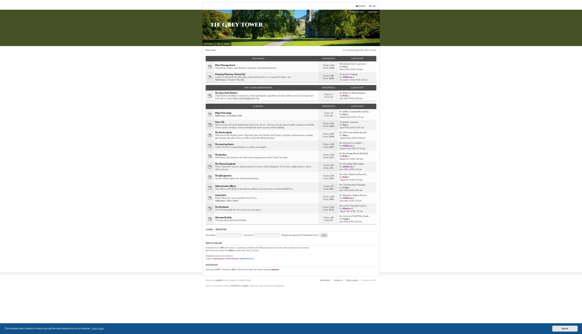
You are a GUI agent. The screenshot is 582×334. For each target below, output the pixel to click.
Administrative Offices (225, 186)
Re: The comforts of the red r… (354, 174)
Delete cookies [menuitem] (352, 280)
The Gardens (221, 155)
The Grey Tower (236, 24)
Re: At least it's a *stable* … (352, 143)
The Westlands (222, 207)
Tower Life (219, 122)
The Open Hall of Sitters (226, 93)
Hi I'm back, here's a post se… (353, 64)
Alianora (346, 208)
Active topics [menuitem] (373, 12)
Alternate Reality (223, 217)
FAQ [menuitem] (218, 44)
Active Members (232, 259)
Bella (345, 96)
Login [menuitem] (374, 6)
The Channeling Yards (225, 164)
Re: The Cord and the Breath (353, 132)
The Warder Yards (223, 132)
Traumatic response (349, 122)
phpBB (219, 280)
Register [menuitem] (362, 6)
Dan (344, 66)
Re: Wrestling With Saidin (352, 164)
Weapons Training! (349, 74)
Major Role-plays (223, 113)
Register (221, 229)
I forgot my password (291, 235)
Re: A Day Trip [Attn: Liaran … (354, 206)
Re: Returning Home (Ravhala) (354, 153)
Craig (345, 187)
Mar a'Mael (233, 201)
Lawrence (275, 270)
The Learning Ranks (224, 144)
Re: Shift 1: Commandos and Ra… (355, 111)
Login (209, 229)
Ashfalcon (347, 77)
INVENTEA (235, 286)
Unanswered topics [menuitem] (356, 12)
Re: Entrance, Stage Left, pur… (354, 195)
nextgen (245, 286)
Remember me (310, 235)
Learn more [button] (98, 328)
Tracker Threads (236, 80)
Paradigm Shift (235, 116)
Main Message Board (225, 65)
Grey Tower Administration (258, 88)
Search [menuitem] (227, 44)
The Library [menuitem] (208, 44)
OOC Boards (258, 59)
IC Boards (258, 106)
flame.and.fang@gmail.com (246, 98)
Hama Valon (220, 195)
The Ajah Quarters (223, 175)
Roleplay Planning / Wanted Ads (230, 74)
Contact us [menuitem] (338, 280)
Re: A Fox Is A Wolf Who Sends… (355, 216)
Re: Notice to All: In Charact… (353, 93)
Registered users (247, 259)
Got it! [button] (565, 328)
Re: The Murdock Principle (352, 185)
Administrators (219, 259)
